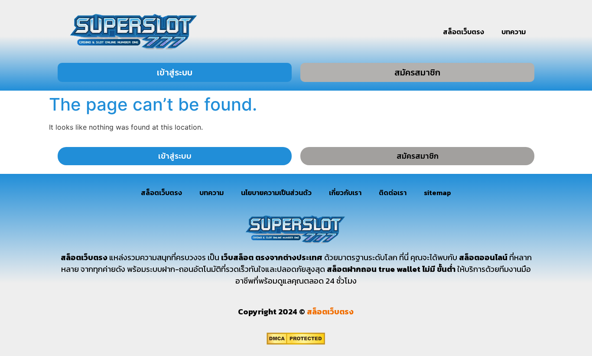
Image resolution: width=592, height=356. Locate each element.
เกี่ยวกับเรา (345, 192)
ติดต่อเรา (393, 192)
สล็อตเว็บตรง (463, 31)
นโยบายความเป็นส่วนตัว (276, 192)
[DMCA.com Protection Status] (296, 342)
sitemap (437, 192)
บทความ (513, 31)
